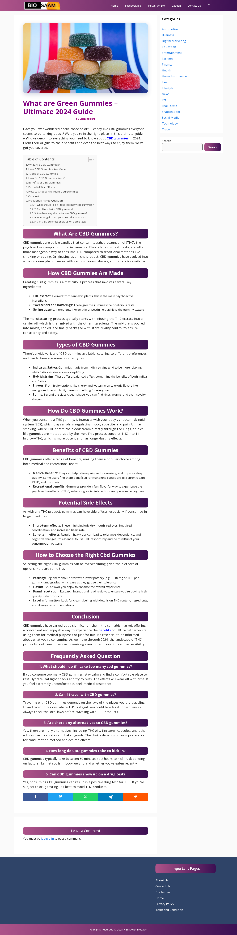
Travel (166, 129)
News (165, 94)
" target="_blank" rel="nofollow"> (85, 797)
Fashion (167, 59)
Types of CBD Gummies (43, 173)
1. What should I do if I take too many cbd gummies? (64, 204)
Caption (176, 5)
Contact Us (194, 5)
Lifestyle (167, 88)
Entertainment (172, 53)
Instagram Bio (156, 5)
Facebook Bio (133, 5)
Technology (170, 123)
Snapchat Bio (171, 112)
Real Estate (169, 106)
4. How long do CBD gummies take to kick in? (60, 217)
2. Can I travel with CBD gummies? (53, 209)
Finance (167, 64)
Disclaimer (162, 892)
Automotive (170, 29)
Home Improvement (175, 76)
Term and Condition (169, 910)
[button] (209, 5)
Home (114, 5)
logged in (47, 838)
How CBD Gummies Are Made (47, 169)
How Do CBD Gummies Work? (47, 178)
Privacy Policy (164, 904)
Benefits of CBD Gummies (44, 182)
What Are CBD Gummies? (44, 164)
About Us (161, 880)
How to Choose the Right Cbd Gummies (53, 191)
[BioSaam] (42, 5)
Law (164, 82)
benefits (105, 630)
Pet (164, 100)
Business (168, 35)
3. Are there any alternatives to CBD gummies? (60, 213)
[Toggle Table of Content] (90, 160)
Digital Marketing (174, 41)
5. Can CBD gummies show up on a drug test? (60, 221)
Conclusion (35, 196)
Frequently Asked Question (45, 200)
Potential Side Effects (41, 187)
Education (169, 47)
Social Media (171, 117)
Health (166, 70)
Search (166, 141)
